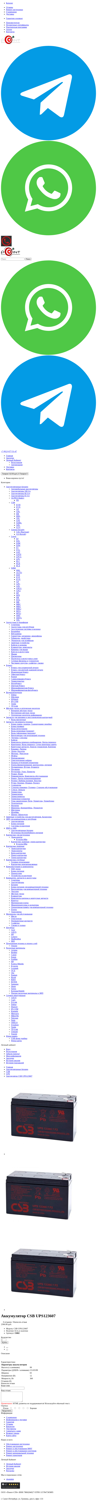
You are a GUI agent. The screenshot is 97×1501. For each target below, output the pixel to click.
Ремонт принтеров (14, 1455)
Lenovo (14, 937)
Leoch (13, 536)
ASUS (13, 932)
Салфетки (15, 923)
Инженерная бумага (19, 672)
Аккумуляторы (17, 821)
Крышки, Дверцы (18, 749)
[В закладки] (7, 1347)
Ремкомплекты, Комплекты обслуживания (29, 776)
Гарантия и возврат (14, 18)
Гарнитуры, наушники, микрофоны (26, 636)
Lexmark (14, 968)
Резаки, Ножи (17, 774)
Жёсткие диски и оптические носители (23, 708)
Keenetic (14, 1011)
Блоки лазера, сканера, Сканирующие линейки (31, 724)
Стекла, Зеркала (18, 790)
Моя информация (13, 1056)
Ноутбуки (10, 928)
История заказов (13, 1060)
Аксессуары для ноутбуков (22, 627)
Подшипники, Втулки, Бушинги (25, 767)
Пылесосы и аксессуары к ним (24, 658)
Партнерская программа (16, 27)
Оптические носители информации (26, 715)
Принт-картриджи (19, 855)
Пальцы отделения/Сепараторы (24, 762)
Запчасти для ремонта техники (19, 722)
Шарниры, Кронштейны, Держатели (27, 808)
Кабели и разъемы (19, 645)
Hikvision (15, 697)
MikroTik (15, 1016)
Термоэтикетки (17, 681)
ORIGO (14, 1023)
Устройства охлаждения (21, 876)
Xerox (13, 989)
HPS (18, 595)
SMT (18, 616)
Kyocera (14, 966)
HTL (18, 600)
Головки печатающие (20, 862)
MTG (18, 611)
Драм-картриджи (18, 848)
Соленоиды (16, 785)
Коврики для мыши (19, 649)
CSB (13, 502)
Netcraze (14, 1018)
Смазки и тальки (18, 925)
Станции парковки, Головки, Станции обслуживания (34, 787)
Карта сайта (11, 1435)
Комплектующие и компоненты (19, 867)
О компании (11, 12)
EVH (18, 505)
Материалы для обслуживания (19, 914)
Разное (14, 677)
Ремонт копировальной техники (20, 1453)
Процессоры (16, 873)
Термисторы (16, 792)
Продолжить (6, 1411)
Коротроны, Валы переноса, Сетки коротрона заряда (33, 744)
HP (17, 593)
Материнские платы (20, 903)
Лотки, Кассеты (18, 751)
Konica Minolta (17, 964)
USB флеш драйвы (19, 1038)
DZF (18, 575)
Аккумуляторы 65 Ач (20, 496)
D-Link (14, 1002)
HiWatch (14, 699)
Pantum (14, 975)
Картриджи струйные (15, 860)
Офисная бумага (18, 674)
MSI (13, 941)
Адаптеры (15, 625)
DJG (18, 541)
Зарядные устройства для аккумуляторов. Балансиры (29, 817)
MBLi (18, 609)
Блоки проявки (17, 726)
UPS (18, 521)
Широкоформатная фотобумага (24, 690)
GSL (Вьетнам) (22, 532)
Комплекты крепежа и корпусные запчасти (29, 898)
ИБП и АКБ (11, 828)
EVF (18, 577)
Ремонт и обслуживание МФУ (19, 1448)
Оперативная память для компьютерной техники (32, 907)
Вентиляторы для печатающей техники (28, 735)
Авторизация (16, 465)
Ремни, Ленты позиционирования (26, 778)
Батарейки (15, 631)
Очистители (16, 919)
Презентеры (16, 656)
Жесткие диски (17, 894)
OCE (13, 971)
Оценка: (4, 1406)
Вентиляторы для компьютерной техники (29, 889)
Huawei (14, 1007)
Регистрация (16, 462)
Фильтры (15, 805)
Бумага (9, 665)
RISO (13, 980)
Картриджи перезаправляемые (24, 864)
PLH (18, 564)
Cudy (13, 1000)
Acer (13, 930)
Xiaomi (14, 1034)
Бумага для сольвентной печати (25, 668)
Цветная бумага (18, 686)
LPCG (18, 557)
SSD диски (16, 869)
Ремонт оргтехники (14, 10)
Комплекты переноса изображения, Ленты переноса (33, 742)
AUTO (19, 573)
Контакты (10, 32)
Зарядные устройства (20, 643)
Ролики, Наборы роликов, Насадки (26, 781)
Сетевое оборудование (16, 995)
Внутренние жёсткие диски (23, 713)
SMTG (19, 618)
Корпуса (14, 900)
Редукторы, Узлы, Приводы (23, 772)
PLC (18, 561)
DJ (17, 539)
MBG (18, 606)
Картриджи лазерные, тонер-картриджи (28, 842)
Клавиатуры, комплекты (21, 647)
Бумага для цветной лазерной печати (27, 670)
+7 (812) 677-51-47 (9, 451)
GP (17, 509)
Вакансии (10, 1426)
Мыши (14, 654)
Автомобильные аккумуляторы (24, 489)
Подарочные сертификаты (17, 25)
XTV (18, 527)
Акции (9, 29)
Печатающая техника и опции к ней (21, 943)
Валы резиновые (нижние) (22, 731)
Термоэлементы (18, 796)
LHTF (18, 554)
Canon (13, 955)
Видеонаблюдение (14, 692)
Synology (15, 1025)
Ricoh (13, 977)
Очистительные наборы (21, 760)
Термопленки (17, 794)
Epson (13, 957)
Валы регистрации (19, 729)
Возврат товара (12, 1433)
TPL (18, 518)
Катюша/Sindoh (17, 991)
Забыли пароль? (13, 1054)
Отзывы (9, 7)
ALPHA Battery (17, 498)
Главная (9, 1067)
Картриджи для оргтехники (18, 835)
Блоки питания (17, 824)
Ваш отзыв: (6, 1390)
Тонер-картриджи (18, 857)
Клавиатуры (16, 896)
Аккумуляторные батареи (17, 487)
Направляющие (18, 758)
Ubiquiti (14, 1032)
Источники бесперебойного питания (27, 833)
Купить (4, 1342)
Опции (14, 946)
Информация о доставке (16, 1420)
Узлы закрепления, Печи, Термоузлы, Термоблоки (32, 801)
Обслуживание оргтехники (18, 1444)
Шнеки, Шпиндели (19, 814)
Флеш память (11, 1036)
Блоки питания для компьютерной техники (29, 887)
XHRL (19, 523)
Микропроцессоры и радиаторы (25, 905)
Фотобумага (16, 683)
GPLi (18, 591)
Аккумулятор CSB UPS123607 (19, 1076)
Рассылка (10, 1471)
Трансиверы (16, 912)
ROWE (14, 982)
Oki (12, 973)
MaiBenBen (16, 939)
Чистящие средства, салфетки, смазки (27, 663)
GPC (18, 584)
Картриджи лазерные (15, 846)
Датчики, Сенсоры (19, 738)
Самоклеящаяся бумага (21, 679)
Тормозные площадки (20, 799)
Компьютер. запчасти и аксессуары (21, 878)
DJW (18, 545)
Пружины (15, 769)
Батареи (14, 885)
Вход (8, 1049)
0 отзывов (7, 1322)
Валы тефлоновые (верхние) (23, 733)
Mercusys (15, 1013)
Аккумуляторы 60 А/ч (20, 493)
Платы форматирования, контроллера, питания (31, 765)
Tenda (13, 704)
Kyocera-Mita (21, 839)
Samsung (14, 984)
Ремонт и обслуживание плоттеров (21, 1451)
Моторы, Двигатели (19, 753)
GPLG (19, 588)
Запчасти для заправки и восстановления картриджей (29, 717)
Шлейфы (15, 812)
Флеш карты (16, 1041)
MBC (18, 604)
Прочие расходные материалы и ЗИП (27, 993)
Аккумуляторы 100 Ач (21, 491)
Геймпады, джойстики (20, 638)
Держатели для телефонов (22, 640)
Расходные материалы (15, 948)
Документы (11, 1429)
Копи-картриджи (18, 853)
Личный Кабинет (13, 1464)
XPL (18, 525)
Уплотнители (17, 803)
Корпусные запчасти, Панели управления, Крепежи (33, 747)
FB (17, 500)
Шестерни (15, 810)
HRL (18, 516)
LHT (18, 552)
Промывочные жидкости (22, 921)
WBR (13, 568)
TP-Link (14, 706)
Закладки (10, 1058)
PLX (18, 566)
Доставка (10, 14)
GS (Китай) (21, 534)
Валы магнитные (18, 720)
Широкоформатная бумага (22, 688)
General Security (18, 530)
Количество (6, 1337)
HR (17, 514)
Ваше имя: (5, 1386)
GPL (18, 512)
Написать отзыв (20, 1322)
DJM (18, 543)
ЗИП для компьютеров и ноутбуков (21, 819)
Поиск (28, 259)
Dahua (13, 695)
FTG (18, 550)
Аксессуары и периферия (17, 622)
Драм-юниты (16, 837)
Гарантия (10, 1422)
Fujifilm (14, 959)
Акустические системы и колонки (26, 629)
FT (17, 548)
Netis (13, 1020)
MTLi (18, 613)
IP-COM (14, 701)
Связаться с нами (13, 1431)
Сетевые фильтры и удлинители (25, 661)
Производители (13, 23)
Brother (14, 952)
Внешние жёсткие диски (21, 710)
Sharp (13, 986)
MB (17, 602)
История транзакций (15, 1063)
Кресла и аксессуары (20, 652)
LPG (18, 559)
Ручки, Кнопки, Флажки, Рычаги (25, 783)
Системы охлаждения (20, 826)
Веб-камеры (16, 634)
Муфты (14, 756)
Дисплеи (15, 891)
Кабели (14, 740)
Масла (14, 916)
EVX (18, 507)
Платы (14, 909)
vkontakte (10, 1479)
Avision (14, 950)
